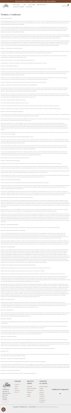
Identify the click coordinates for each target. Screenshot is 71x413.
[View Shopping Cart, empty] (67, 5)
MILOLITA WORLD (41, 5)
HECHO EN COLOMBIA (18, 7)
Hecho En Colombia (31, 389)
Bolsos (16, 388)
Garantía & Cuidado (43, 387)
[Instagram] (3, 401)
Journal (28, 394)
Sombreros (17, 384)
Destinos (29, 396)
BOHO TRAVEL (16, 5)
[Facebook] (7, 401)
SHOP (24, 5)
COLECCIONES (31, 5)
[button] (63, 6)
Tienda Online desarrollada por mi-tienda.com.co (47, 407)
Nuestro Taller (30, 390)
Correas (16, 386)
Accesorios (17, 390)
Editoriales (29, 392)
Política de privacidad (41, 391)
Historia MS (29, 387)
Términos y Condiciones (42, 395)
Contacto (41, 389)
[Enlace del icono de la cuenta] (65, 6)
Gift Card (17, 392)
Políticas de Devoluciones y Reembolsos (42, 400)
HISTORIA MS (29, 7)
